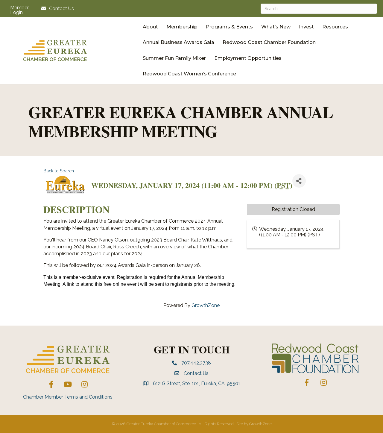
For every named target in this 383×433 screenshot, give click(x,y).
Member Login (19, 10)
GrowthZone (206, 305)
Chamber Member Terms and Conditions (68, 397)
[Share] (299, 181)
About (150, 27)
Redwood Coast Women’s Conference (189, 74)
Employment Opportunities (248, 58)
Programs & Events (229, 27)
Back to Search (58, 170)
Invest (306, 27)
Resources (335, 27)
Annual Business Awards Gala (178, 42)
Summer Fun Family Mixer (174, 58)
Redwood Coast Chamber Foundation (269, 42)
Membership (181, 27)
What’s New (276, 27)
